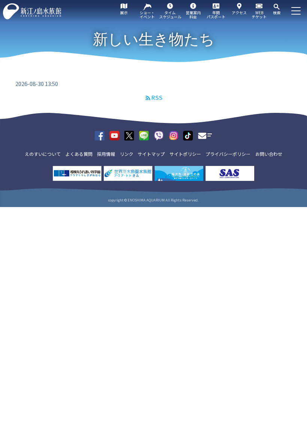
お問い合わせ (268, 154)
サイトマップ (151, 154)
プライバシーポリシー (228, 154)
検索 (276, 12)
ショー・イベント (147, 14)
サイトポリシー (185, 154)
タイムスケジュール (170, 14)
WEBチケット (259, 14)
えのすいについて (43, 154)
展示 (124, 12)
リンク (126, 154)
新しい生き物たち (154, 39)
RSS (156, 97)
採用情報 (106, 154)
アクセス (239, 12)
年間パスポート (216, 14)
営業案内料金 (193, 14)
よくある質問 (79, 154)
